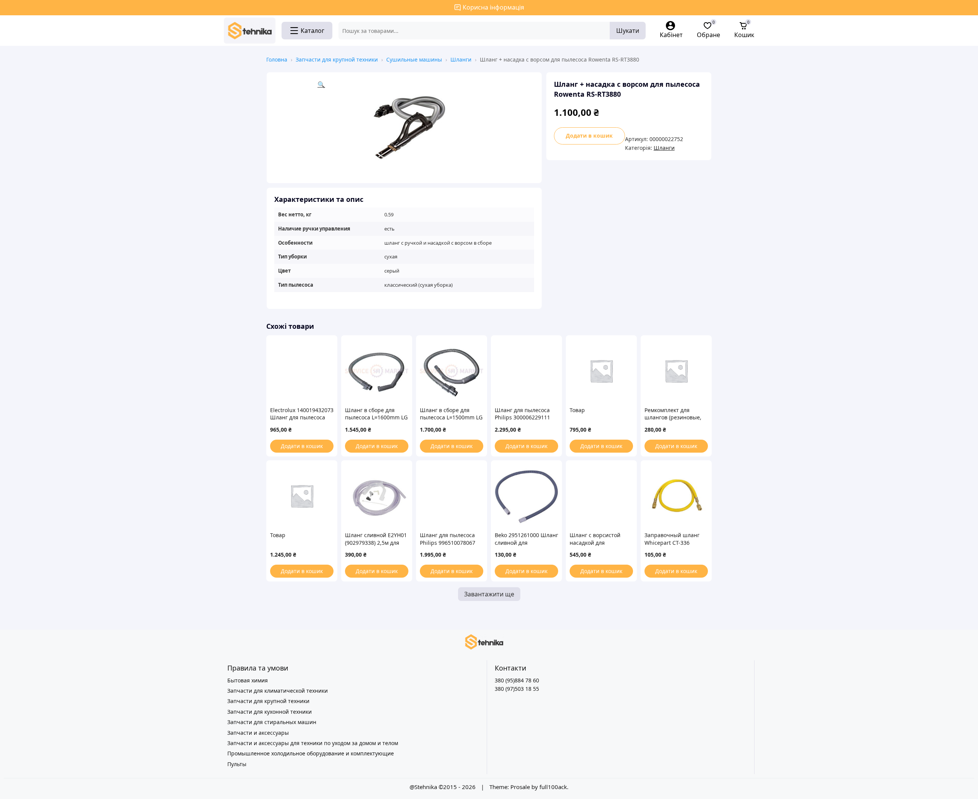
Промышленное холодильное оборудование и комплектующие (310, 753)
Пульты (236, 764)
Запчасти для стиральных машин (271, 722)
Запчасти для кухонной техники (269, 711)
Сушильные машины (414, 59)
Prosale (520, 787)
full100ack (553, 787)
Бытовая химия (247, 680)
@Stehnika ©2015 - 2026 (443, 787)
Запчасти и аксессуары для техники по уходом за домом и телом (312, 743)
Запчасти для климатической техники (277, 690)
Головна (276, 59)
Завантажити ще (489, 594)
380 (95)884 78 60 (517, 680)
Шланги (460, 59)
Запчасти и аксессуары (258, 732)
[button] (425, 127)
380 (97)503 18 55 (517, 688)
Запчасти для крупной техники (337, 59)
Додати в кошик (589, 135)
